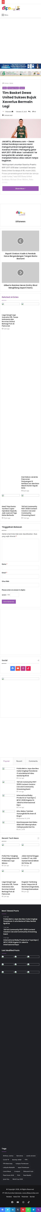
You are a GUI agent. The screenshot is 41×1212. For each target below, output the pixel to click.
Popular (6, 761)
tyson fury (6, 1179)
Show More (20, 189)
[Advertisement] (20, 40)
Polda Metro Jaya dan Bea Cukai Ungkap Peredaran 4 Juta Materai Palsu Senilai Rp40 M (28, 772)
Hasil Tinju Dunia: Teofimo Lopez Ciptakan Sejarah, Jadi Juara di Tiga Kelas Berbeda (9, 510)
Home (6, 83)
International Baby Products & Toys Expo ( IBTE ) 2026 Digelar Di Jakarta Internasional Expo (26, 800)
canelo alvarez (31, 1156)
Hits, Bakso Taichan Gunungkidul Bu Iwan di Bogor (26, 813)
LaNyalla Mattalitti (9, 1167)
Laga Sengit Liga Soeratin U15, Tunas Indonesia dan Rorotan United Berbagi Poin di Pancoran (10, 320)
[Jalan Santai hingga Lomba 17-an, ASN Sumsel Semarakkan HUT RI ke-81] (30, 849)
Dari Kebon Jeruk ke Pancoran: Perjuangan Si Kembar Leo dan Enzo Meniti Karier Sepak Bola (30, 482)
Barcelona (20, 1156)
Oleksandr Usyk (28, 1171)
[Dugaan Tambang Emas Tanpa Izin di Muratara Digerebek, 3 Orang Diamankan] (30, 875)
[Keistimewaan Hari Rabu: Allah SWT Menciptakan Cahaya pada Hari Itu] (8, 825)
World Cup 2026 (18, 1179)
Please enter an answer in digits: (13, 590)
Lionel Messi (7, 1171)
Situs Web (5, 581)
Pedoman (25, 1197)
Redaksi (9, 1197)
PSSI (18, 1175)
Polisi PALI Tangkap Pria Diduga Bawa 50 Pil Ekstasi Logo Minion (10, 859)
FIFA (26, 1159)
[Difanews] (11, 8)
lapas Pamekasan (23, 1167)
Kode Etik (16, 1197)
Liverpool (17, 1171)
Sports (22, 88)
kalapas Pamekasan (22, 1163)
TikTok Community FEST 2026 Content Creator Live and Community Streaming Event (29, 510)
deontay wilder (17, 1159)
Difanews (8, 111)
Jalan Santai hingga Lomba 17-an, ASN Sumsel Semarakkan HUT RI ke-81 (30, 859)
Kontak (32, 1197)
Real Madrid (27, 1175)
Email (4, 573)
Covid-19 (6, 1159)
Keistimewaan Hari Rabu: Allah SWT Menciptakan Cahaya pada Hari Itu (27, 824)
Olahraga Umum (13, 88)
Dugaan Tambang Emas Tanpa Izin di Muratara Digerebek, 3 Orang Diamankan (30, 885)
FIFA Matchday (8, 1163)
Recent (19, 761)
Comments (33, 761)
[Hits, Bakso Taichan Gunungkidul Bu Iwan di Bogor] (8, 814)
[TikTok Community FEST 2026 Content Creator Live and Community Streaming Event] (30, 499)
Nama (4, 564)
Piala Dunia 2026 (8, 1175)
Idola (11, 83)
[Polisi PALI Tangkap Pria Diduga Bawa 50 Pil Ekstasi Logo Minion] (10, 849)
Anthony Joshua (8, 1156)
